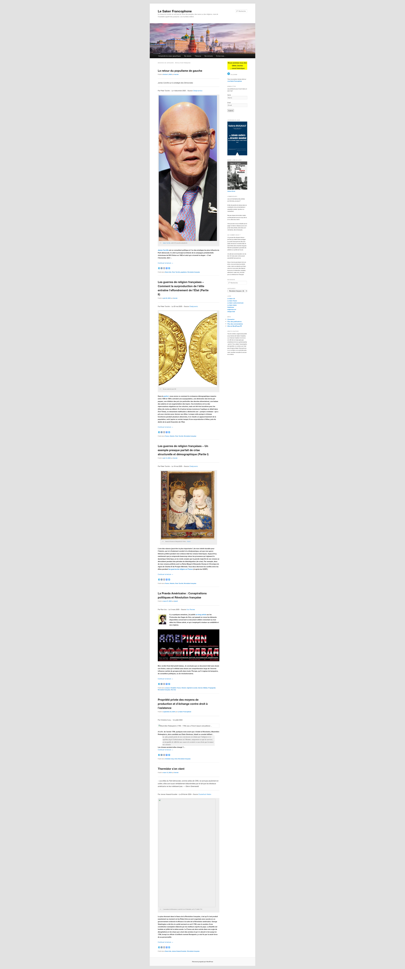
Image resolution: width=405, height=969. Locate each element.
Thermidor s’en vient (171, 769)
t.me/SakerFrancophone (234, 81)
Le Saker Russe (232, 301)
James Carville (166, 243)
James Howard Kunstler (179, 951)
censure (167, 688)
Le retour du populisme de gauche (180, 71)
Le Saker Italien (232, 305)
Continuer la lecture (165, 263)
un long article (201, 614)
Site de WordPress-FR (234, 326)
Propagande (212, 688)
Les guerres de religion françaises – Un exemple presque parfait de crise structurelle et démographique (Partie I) (183, 450)
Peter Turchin (176, 272)
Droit (176, 759)
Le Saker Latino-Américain (235, 303)
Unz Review (190, 609)
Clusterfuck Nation (204, 794)
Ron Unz (173, 690)
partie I (166, 396)
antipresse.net (231, 309)
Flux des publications (234, 322)
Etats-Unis (168, 272)
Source (189, 541)
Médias (205, 688)
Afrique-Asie (231, 311)
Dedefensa (230, 307)
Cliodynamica (197, 90)
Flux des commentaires (235, 324)
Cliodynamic (193, 306)
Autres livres (231, 191)
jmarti (176, 601)
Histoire (172, 436)
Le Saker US (231, 298)
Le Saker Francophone (175, 11)
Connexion (230, 319)
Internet (200, 688)
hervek (176, 74)
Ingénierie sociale (192, 688)
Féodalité (173, 688)
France (167, 436)
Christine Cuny (169, 759)
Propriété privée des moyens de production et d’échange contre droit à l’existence (183, 704)
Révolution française (193, 272)
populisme (184, 272)
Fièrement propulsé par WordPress (202, 962)
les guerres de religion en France (181, 569)
